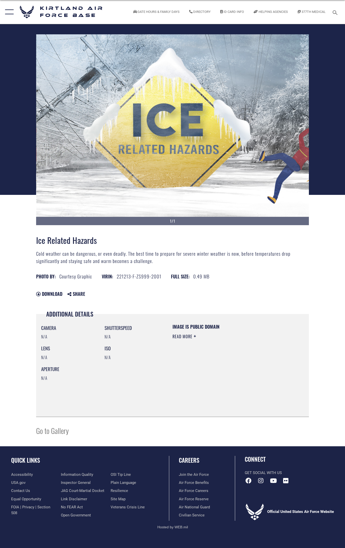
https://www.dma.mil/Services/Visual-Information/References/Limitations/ (232, 375)
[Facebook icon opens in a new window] (248, 480)
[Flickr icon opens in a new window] (285, 480)
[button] (8, 12)
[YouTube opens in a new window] (273, 480)
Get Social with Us (263, 473)
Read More (183, 336)
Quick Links (25, 460)
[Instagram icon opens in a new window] (261, 480)
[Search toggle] (336, 12)
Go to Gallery (52, 430)
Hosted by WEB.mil (172, 527)
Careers (189, 460)
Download (51, 294)
